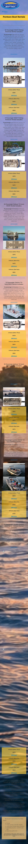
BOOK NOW (14, 54)
